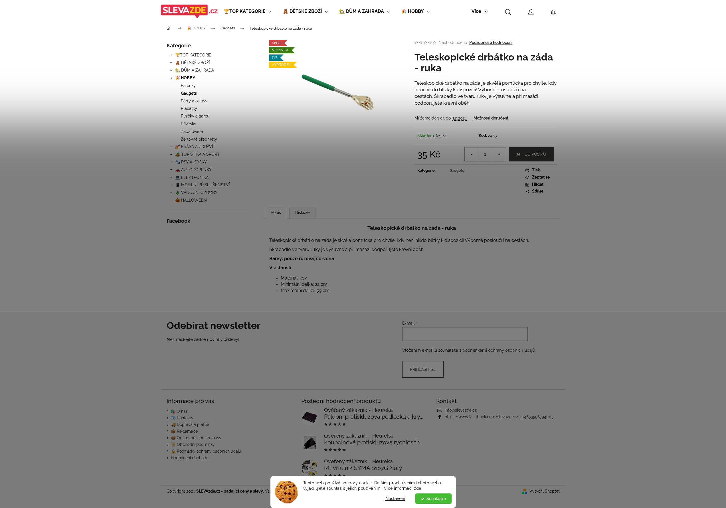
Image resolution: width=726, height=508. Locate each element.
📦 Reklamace (184, 431)
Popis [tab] (276, 212)
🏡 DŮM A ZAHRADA (194, 70)
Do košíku (535, 154)
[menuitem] (247, 11)
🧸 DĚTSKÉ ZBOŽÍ (192, 62)
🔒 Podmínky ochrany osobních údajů (206, 451)
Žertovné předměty (199, 139)
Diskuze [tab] (302, 212)
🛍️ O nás (179, 411)
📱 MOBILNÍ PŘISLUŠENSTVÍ (202, 185)
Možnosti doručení (491, 118)
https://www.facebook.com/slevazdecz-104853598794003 (499, 416)
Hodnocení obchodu (190, 458)
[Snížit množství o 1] (471, 154)
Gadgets (189, 93)
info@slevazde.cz (461, 410)
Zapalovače (192, 131)
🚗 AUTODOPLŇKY (193, 169)
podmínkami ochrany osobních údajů (498, 350)
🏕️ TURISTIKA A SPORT (197, 154)
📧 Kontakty (182, 418)
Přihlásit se (423, 369)
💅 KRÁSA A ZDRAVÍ (194, 146)
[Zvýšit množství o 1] (499, 154)
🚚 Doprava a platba (190, 424)
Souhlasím (436, 498)
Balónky (188, 85)
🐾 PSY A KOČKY (191, 162)
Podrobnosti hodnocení (491, 42)
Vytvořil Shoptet (544, 491)
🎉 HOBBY (185, 78)
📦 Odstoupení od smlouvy (196, 438)
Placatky (189, 108)
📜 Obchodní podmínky (193, 444)
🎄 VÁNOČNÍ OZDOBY (196, 192)
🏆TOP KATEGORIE (193, 55)
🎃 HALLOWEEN (191, 200)
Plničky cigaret (195, 116)
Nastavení (395, 498)
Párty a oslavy (194, 101)
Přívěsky (188, 124)
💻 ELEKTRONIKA (192, 177)
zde (417, 488)
